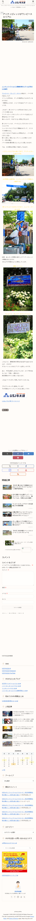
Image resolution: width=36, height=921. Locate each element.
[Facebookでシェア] (18, 453)
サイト (4, 599)
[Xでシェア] (7, 453)
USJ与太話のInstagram (9, 671)
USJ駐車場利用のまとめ (9, 701)
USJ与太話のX (6, 668)
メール (5, 593)
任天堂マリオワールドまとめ (10, 683)
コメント (5, 570)
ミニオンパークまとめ (8, 688)
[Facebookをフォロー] (26, 466)
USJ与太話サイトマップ (9, 875)
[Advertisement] (18, 61)
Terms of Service (13, 918)
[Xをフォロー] (10, 466)
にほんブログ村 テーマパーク (11, 401)
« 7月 (3, 770)
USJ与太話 (18, 891)
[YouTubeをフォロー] (26, 470)
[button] (29, 848)
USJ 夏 (6, 410)
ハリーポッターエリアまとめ (10, 686)
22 (31, 762)
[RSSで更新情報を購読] (18, 474)
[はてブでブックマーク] (28, 453)
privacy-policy (18, 911)
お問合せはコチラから (8, 843)
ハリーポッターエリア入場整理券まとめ (14, 690)
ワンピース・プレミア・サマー (11, 93)
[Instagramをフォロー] (10, 470)
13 (22, 760)
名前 (4, 587)
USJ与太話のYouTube (8, 673)
